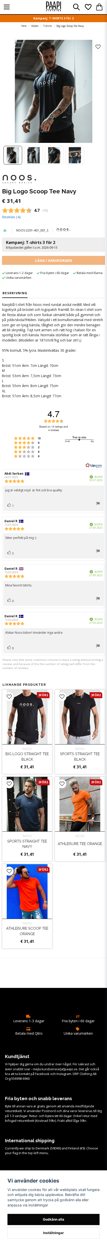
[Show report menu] (98, 504)
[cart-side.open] (99, 7)
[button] (98, 46)
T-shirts (47, 26)
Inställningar (53, 1233)
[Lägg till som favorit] (88, 7)
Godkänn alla (53, 1219)
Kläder (35, 26)
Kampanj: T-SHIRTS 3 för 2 (53, 18)
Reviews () (11, 217)
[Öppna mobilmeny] (6, 7)
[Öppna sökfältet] (76, 7)
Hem (24, 26)
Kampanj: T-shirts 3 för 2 (31, 245)
